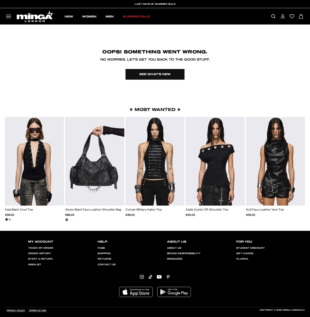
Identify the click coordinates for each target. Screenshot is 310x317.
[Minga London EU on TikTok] (150, 277)
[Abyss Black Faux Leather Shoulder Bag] (67, 220)
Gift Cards (244, 253)
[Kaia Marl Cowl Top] (10, 219)
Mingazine (174, 259)
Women (89, 16)
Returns (104, 259)
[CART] (301, 17)
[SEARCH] (273, 17)
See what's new (155, 74)
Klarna (242, 259)
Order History (39, 253)
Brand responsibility (183, 253)
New (69, 16)
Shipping (104, 253)
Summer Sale (136, 16)
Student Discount (250, 248)
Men (110, 16)
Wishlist (34, 264)
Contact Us (107, 264)
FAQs (101, 248)
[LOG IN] (283, 17)
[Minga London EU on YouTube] (159, 277)
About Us (174, 248)
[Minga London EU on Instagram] (142, 277)
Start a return (40, 259)
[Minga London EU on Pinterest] (168, 277)
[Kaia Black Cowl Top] (6, 219)
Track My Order (40, 248)
